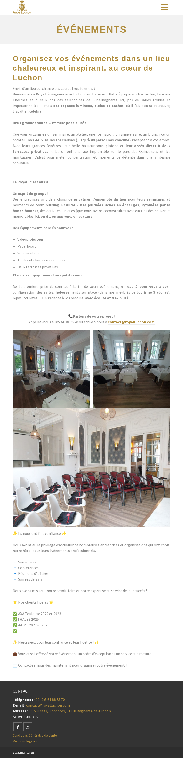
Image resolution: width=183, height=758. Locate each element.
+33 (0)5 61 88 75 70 (49, 699)
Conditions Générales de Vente (35, 735)
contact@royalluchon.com (131, 321)
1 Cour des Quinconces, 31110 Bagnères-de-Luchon (70, 711)
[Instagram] (27, 726)
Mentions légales (25, 741)
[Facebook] (17, 726)
